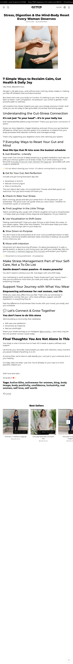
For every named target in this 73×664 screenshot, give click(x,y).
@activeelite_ (45, 332)
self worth (31, 388)
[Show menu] (4, 7)
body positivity (21, 385)
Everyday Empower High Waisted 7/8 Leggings (31, 162)
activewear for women (39, 382)
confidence (38, 385)
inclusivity (52, 385)
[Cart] (69, 7)
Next (68, 422)
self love (18, 388)
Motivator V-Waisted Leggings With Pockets (26, 251)
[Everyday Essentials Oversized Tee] (43, 422)
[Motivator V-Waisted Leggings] (15, 422)
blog (56, 382)
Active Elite (17, 382)
